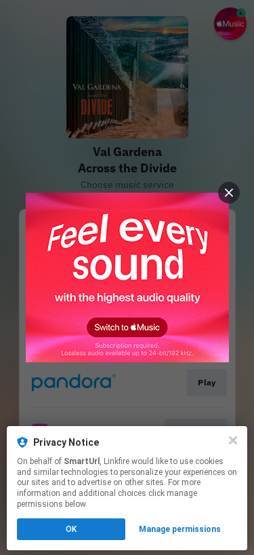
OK (71, 529)
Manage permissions (180, 529)
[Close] (233, 440)
